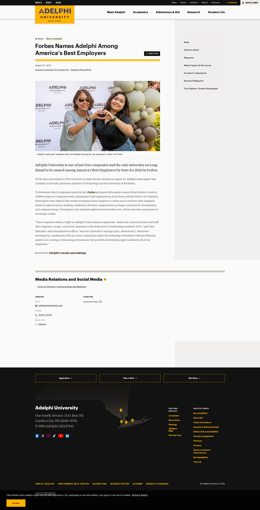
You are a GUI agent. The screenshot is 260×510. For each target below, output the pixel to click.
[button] (232, 2)
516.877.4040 (45, 315)
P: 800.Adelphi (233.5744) (54, 426)
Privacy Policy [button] (140, 494)
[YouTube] (60, 436)
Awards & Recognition (81, 70)
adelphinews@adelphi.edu (50, 306)
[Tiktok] (54, 436)
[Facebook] (37, 436)
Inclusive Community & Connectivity (52, 70)
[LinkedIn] (67, 436)
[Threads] (43, 436)
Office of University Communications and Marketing (62, 287)
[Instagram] (48, 436)
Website (42, 324)
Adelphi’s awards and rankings (67, 252)
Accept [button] (16, 503)
